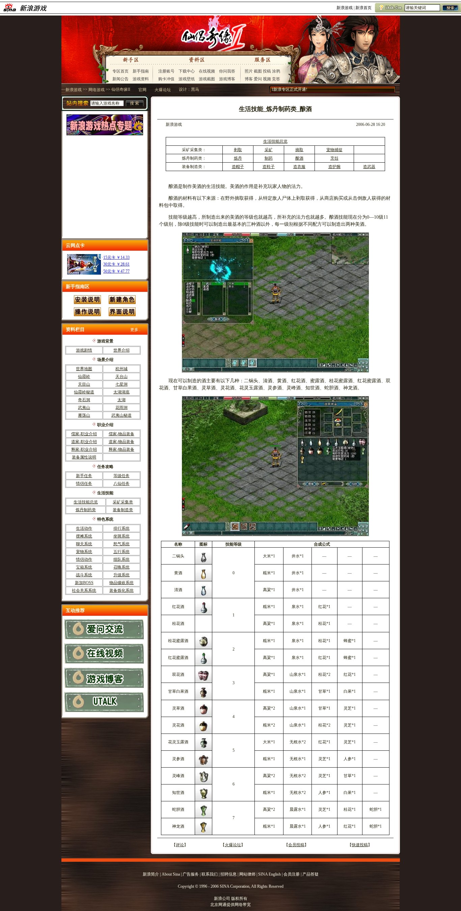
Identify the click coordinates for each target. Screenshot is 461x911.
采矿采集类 (123, 502)
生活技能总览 (86, 502)
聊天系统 (84, 544)
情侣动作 (84, 559)
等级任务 (121, 475)
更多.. (135, 329)
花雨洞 (121, 407)
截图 (258, 71)
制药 (269, 158)
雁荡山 (84, 415)
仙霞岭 (84, 376)
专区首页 (120, 71)
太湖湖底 (121, 392)
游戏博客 (227, 79)
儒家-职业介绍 (84, 434)
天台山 (121, 376)
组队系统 (121, 559)
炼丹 (238, 158)
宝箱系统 (84, 567)
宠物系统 (84, 551)
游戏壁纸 (187, 79)
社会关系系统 (84, 590)
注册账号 (166, 71)
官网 (142, 89)
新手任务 (84, 475)
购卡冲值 (166, 79)
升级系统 (121, 575)
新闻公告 (120, 79)
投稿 (267, 71)
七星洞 (121, 384)
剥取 (238, 149)
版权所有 (239, 898)
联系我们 (209, 874)
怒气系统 (121, 544)
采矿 (269, 149)
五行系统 (121, 551)
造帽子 (238, 166)
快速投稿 (360, 845)
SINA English (269, 874)
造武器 (369, 166)
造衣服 (299, 166)
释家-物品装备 (121, 449)
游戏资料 (141, 79)
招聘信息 (228, 874)
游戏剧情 (84, 350)
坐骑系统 (121, 536)
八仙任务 (121, 483)
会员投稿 (296, 845)
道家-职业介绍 (84, 441)
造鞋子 (269, 166)
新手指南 (141, 71)
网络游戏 (96, 89)
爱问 (258, 79)
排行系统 (121, 528)
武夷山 (84, 407)
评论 (180, 845)
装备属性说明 (84, 457)
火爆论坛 (163, 89)
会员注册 (291, 874)
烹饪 (334, 158)
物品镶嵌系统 (121, 582)
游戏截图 (207, 79)
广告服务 (191, 874)
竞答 (276, 79)
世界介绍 (121, 350)
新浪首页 (363, 7)
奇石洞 (84, 399)
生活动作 (84, 528)
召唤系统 (121, 567)
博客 (249, 79)
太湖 (121, 399)
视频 (267, 79)
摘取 (299, 149)
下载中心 (187, 71)
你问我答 (227, 71)
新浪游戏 (344, 7)
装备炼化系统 (121, 590)
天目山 (84, 384)
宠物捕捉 (334, 149)
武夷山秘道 (121, 415)
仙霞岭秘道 (84, 392)
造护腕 (334, 166)
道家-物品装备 (121, 441)
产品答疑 (310, 874)
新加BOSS (84, 582)
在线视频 (207, 71)
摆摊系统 (84, 536)
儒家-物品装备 (121, 434)
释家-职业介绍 (84, 449)
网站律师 (247, 874)
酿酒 (299, 158)
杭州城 (121, 368)
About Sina (171, 874)
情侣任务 (84, 483)
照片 (249, 71)
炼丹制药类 (86, 509)
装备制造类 (123, 509)
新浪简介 (151, 874)
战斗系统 (84, 575)
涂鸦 (276, 71)
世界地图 (84, 368)
